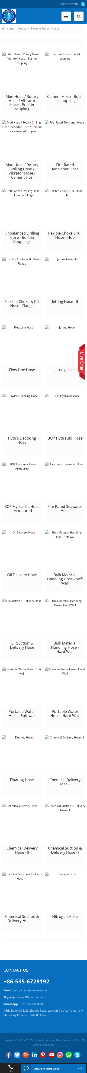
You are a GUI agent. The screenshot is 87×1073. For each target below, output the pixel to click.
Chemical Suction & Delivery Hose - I (65, 850)
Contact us (65, 4)
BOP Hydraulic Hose (65, 438)
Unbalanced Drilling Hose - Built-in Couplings (22, 237)
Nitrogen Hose (65, 916)
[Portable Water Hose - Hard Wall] (65, 687)
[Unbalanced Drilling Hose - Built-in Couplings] (22, 209)
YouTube (51, 1055)
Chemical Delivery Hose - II (22, 850)
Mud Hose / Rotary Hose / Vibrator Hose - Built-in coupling (22, 103)
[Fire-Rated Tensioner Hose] (65, 140)
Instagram (60, 1055)
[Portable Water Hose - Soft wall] (22, 687)
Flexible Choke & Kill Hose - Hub (65, 235)
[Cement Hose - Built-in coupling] (65, 72)
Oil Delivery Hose (22, 574)
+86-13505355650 (31, 1004)
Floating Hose (22, 779)
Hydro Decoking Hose (22, 440)
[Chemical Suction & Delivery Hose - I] (65, 824)
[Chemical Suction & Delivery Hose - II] (22, 892)
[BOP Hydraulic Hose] (65, 414)
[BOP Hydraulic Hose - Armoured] (22, 482)
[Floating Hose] (22, 755)
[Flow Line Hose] (22, 345)
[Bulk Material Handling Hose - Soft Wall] (65, 550)
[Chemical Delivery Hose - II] (22, 824)
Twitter (17, 1055)
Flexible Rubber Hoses (45, 28)
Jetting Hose (65, 369)
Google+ (26, 1055)
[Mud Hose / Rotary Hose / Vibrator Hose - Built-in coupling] (22, 72)
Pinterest (43, 1055)
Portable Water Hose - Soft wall (22, 713)
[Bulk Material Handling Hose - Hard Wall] (65, 619)
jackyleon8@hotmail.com (29, 997)
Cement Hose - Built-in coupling (65, 98)
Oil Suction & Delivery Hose (22, 645)
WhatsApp (68, 1055)
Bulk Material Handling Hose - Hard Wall (65, 647)
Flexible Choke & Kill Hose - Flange (22, 303)
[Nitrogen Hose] (65, 892)
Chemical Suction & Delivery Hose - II (22, 918)
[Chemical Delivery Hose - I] (65, 755)
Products (23, 28)
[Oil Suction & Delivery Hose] (22, 619)
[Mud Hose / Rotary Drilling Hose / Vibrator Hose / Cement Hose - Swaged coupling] (22, 140)
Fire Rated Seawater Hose (65, 508)
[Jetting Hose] (65, 345)
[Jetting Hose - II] (65, 277)
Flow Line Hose (22, 369)
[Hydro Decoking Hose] (22, 414)
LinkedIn (34, 1055)
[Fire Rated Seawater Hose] (65, 482)
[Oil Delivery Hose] (22, 550)
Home (10, 28)
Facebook (8, 1055)
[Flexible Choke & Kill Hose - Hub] (65, 209)
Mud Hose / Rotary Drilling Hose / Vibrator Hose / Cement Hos (22, 171)
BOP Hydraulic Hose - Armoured (21, 508)
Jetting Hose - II (65, 301)
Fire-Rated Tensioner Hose (65, 167)
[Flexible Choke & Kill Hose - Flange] (22, 277)
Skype (77, 1055)
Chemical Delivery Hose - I (65, 782)
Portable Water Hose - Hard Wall (65, 713)
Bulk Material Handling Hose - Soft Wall (65, 579)
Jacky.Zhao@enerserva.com (31, 990)
